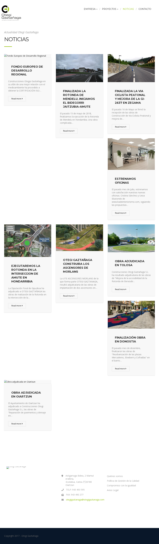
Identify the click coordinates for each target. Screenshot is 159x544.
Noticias (128, 9)
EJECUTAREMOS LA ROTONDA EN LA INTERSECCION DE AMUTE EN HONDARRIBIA (25, 273)
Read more (16, 98)
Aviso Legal (112, 490)
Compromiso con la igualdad (121, 485)
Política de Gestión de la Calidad (123, 480)
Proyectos (109, 9)
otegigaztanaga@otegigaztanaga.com (85, 499)
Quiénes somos (115, 476)
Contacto (145, 9)
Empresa (90, 9)
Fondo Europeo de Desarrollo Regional (27, 70)
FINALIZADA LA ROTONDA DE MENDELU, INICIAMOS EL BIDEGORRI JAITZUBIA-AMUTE (79, 99)
